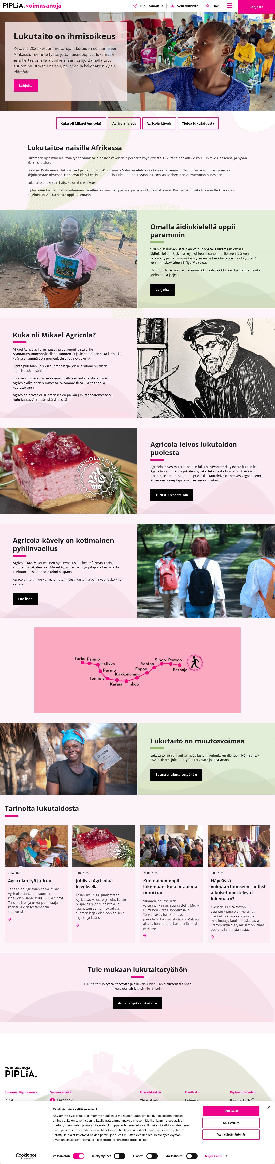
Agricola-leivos (124, 123)
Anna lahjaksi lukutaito (137, 1003)
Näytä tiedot (213, 1156)
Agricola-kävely (159, 123)
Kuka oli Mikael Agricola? (81, 123)
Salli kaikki (231, 1111)
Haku (217, 6)
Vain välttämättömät (231, 1134)
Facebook (65, 1100)
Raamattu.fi (242, 1100)
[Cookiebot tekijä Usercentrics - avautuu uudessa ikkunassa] (26, 1156)
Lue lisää (25, 599)
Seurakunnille (187, 6)
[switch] (119, 1156)
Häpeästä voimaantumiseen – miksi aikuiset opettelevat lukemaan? (238, 889)
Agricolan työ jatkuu (30, 881)
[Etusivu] (32, 6)
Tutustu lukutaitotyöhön (176, 774)
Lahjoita (262, 8)
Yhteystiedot (150, 1100)
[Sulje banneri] (268, 1107)
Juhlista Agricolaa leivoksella (94, 884)
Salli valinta (231, 1123)
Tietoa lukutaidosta (198, 123)
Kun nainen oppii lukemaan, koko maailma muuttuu (170, 887)
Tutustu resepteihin (172, 495)
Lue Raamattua (151, 6)
